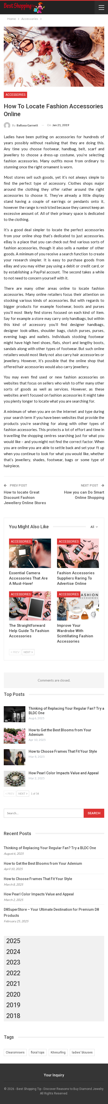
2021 (13, 983)
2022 (13, 973)
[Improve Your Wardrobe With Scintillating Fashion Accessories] (78, 606)
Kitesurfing (58, 1052)
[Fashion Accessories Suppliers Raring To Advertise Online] (78, 553)
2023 (13, 962)
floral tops (37, 1052)
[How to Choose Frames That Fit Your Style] (14, 757)
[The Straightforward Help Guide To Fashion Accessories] (30, 606)
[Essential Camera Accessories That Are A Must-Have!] (30, 553)
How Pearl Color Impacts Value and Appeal (64, 773)
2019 (13, 1005)
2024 (13, 951)
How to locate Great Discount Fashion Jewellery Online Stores (25, 497)
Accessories (15, 95)
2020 (13, 994)
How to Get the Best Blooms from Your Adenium (43, 863)
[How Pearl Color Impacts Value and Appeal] (14, 779)
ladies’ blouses (82, 1052)
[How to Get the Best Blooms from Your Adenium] (14, 736)
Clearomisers (15, 1052)
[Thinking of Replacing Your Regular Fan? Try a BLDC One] (14, 714)
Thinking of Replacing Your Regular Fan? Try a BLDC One (50, 848)
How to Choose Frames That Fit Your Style (63, 751)
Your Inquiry (54, 1075)
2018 (13, 1016)
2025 (13, 941)
